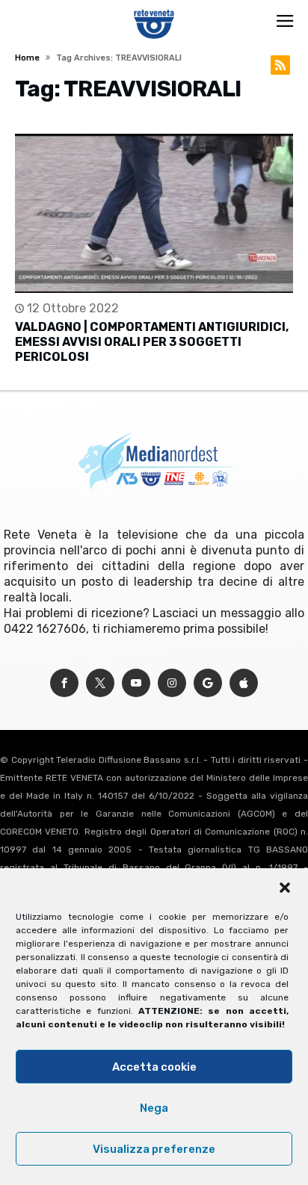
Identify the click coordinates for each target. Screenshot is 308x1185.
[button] (284, 887)
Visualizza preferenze (154, 1149)
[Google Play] (208, 683)
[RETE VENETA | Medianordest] (154, 9)
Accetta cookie (154, 1067)
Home (27, 58)
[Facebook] (64, 683)
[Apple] (244, 683)
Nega (154, 1108)
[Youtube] (136, 683)
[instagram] (172, 683)
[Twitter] (100, 683)
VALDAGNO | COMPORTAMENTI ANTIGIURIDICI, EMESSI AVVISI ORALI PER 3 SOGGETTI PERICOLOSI (152, 342)
